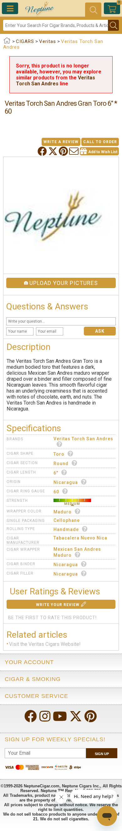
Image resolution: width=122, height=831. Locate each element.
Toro (58, 454)
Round (61, 463)
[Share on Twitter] (53, 151)
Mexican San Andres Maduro (77, 552)
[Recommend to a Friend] (74, 151)
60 (56, 491)
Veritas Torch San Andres (55, 81)
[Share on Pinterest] (64, 151)
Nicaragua (65, 482)
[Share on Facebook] (43, 151)
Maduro (62, 511)
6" (55, 472)
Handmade (66, 529)
